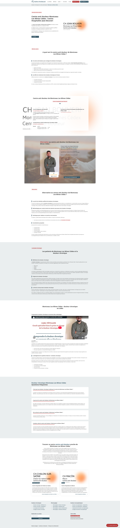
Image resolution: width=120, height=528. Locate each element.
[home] (39, 2)
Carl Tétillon (49, 1)
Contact (70, 1)
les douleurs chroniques (65, 220)
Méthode (54, 1)
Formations (65, 1)
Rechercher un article (36, 513)
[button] (59, 1)
